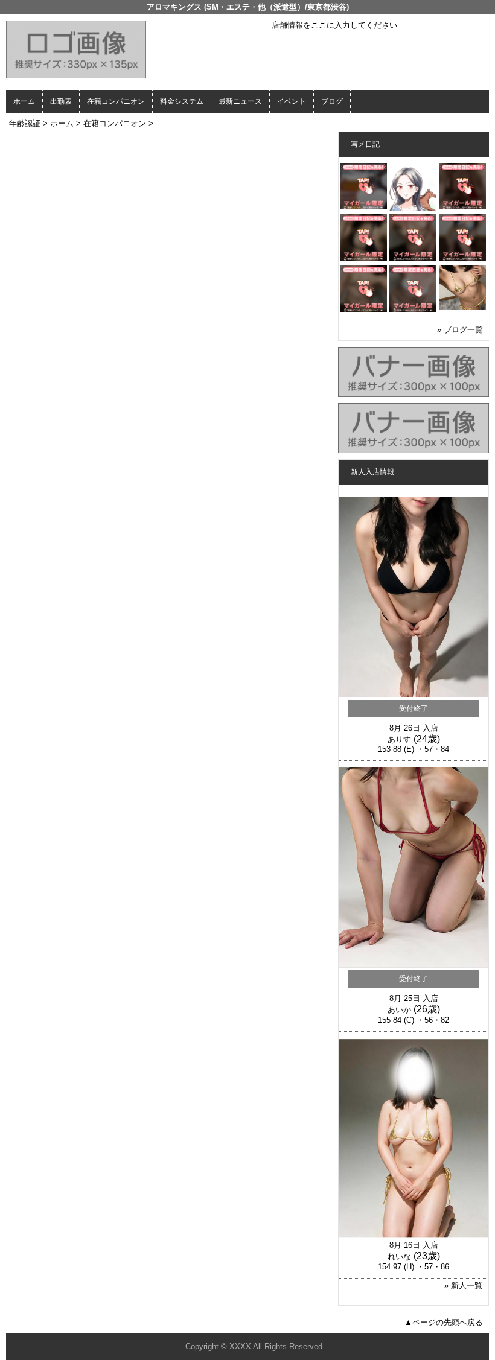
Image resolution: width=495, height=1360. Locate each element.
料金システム (181, 101)
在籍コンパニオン (116, 101)
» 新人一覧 (463, 1285)
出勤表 (61, 101)
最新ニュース (240, 101)
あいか (399, 1009)
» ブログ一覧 (460, 329)
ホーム (24, 101)
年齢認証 (24, 123)
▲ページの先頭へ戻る (443, 1322)
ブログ (332, 101)
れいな (399, 1256)
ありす (399, 739)
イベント (291, 101)
